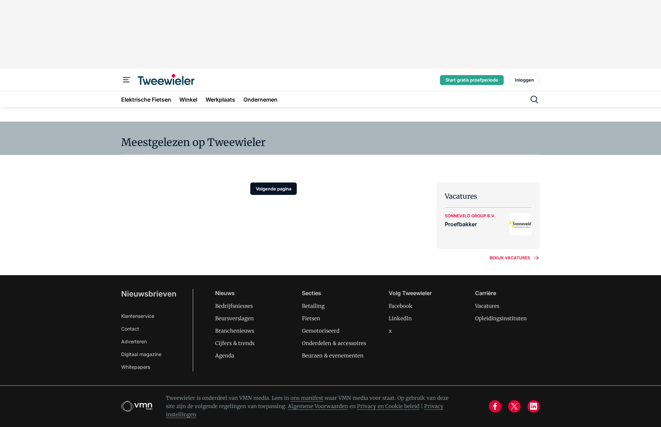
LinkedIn (400, 318)
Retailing (313, 306)
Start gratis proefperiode (471, 80)
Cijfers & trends (234, 343)
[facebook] (495, 406)
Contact (130, 329)
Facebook (400, 306)
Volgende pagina (273, 188)
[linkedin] (533, 406)
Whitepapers (135, 367)
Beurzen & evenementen (333, 355)
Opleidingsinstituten (501, 318)
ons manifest (307, 398)
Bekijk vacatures (510, 257)
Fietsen (311, 318)
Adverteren (134, 341)
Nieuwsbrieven (148, 293)
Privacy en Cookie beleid (388, 406)
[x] (514, 406)
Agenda (224, 355)
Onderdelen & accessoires (334, 343)
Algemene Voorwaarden (318, 406)
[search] (534, 99)
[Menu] (126, 80)
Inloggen (524, 80)
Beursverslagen (234, 318)
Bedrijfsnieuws (234, 306)
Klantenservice (137, 316)
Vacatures (487, 306)
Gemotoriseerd (320, 330)
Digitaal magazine (141, 354)
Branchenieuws (234, 330)
